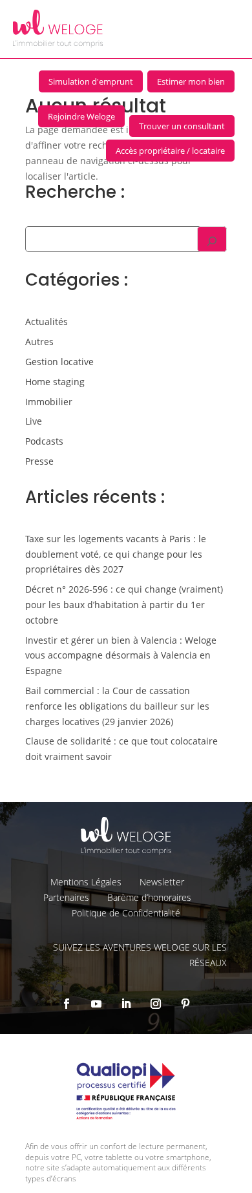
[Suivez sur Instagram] (155, 1003)
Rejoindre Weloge (81, 116)
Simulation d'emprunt (90, 81)
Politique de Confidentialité (126, 913)
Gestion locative (59, 361)
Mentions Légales (85, 882)
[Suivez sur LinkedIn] (126, 1003)
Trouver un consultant (182, 126)
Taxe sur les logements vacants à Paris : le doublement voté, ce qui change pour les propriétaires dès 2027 (115, 554)
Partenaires (66, 897)
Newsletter (162, 882)
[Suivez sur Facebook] (66, 1003)
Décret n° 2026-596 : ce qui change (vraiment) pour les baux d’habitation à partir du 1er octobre (124, 604)
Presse (39, 461)
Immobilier (48, 402)
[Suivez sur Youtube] (96, 1003)
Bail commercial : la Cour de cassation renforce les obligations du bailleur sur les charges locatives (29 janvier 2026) (117, 706)
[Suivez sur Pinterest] (185, 1003)
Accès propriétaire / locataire (170, 150)
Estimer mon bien (191, 81)
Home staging (55, 381)
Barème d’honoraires (149, 897)
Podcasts (44, 441)
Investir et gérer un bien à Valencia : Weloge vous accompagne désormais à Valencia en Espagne (120, 655)
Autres (39, 341)
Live (33, 421)
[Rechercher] (212, 239)
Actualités (46, 321)
